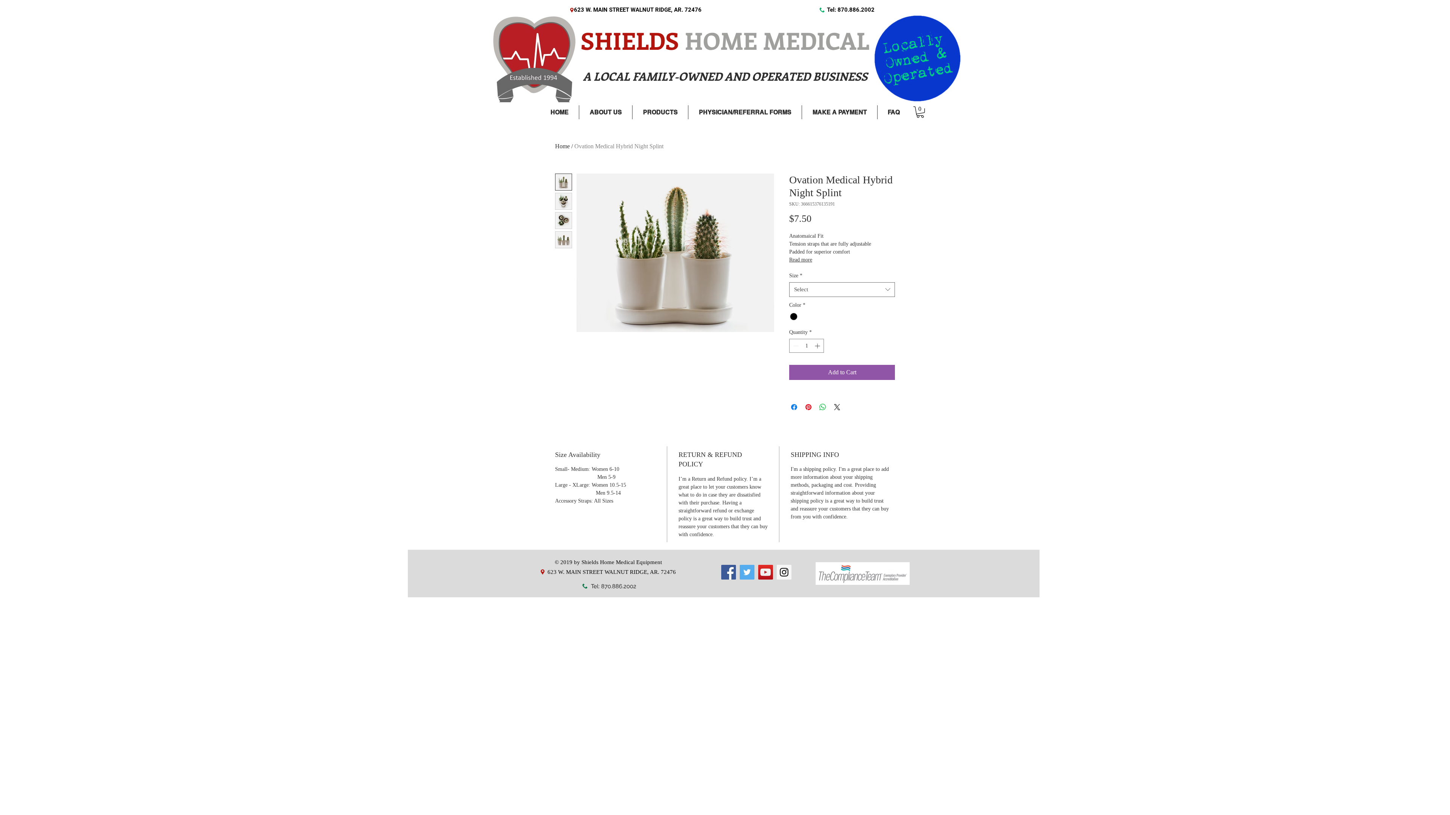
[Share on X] (837, 407)
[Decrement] (795, 345)
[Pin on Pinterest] (808, 407)
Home (562, 146)
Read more (800, 260)
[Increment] (818, 345)
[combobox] (842, 289)
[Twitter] (747, 572)
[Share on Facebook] (794, 407)
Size (795, 275)
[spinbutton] (806, 345)
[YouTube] (765, 572)
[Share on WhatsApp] (822, 407)
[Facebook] (728, 572)
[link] (920, 112)
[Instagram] (784, 572)
